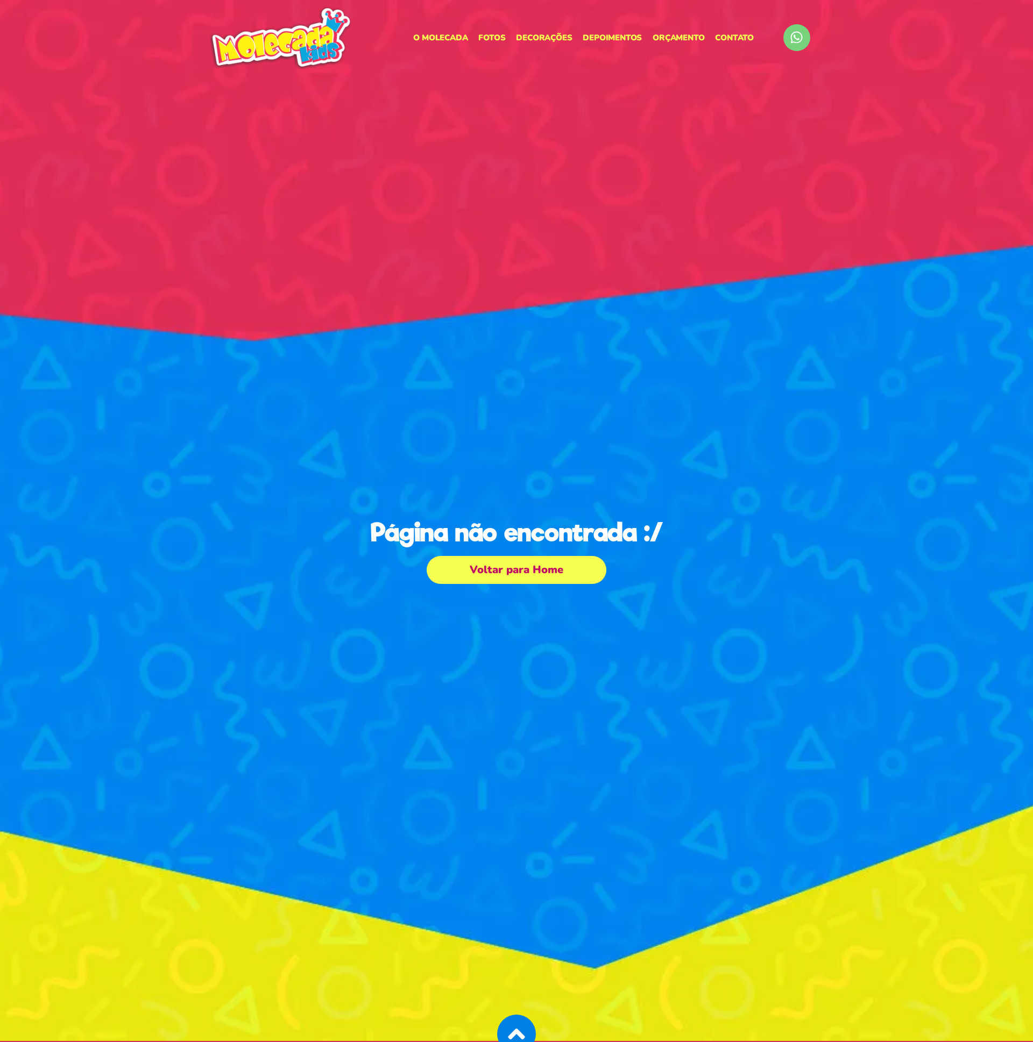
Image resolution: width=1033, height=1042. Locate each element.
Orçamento (678, 37)
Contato (734, 37)
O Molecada (440, 37)
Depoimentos (612, 37)
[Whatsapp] (796, 37)
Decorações (544, 37)
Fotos (491, 37)
